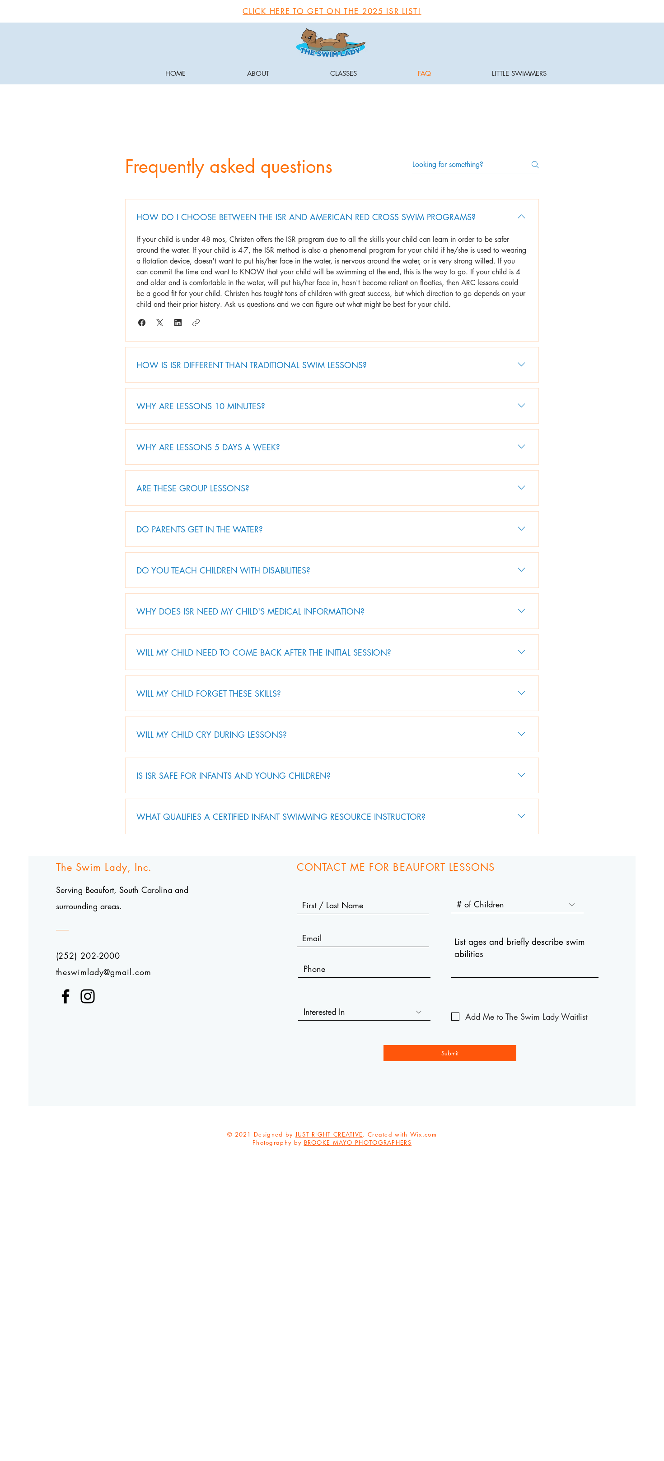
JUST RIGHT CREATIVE (329, 1134)
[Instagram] (87, 996)
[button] (141, 322)
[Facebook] (65, 996)
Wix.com (423, 1134)
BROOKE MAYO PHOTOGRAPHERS (358, 1142)
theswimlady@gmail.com (103, 971)
